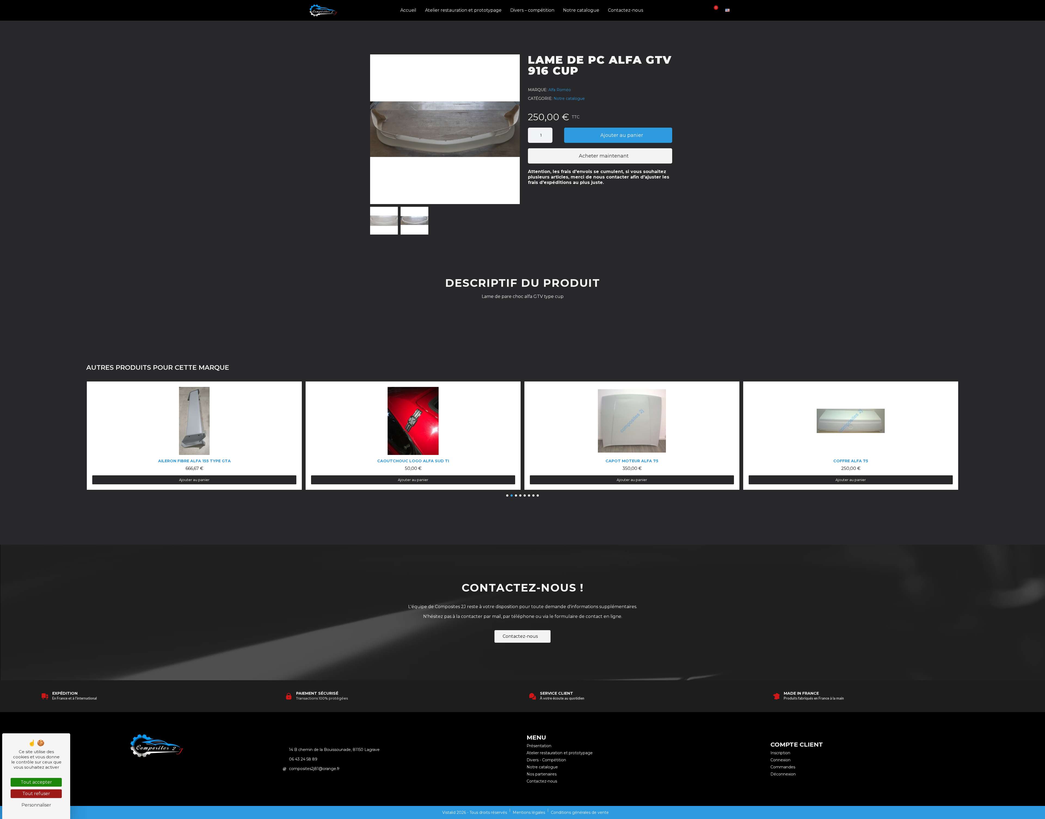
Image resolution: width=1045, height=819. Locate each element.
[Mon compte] (705, 10)
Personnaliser (36, 805)
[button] (696, 10)
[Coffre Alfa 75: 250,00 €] (632, 435)
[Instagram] (149, 771)
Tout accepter (36, 782)
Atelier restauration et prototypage (463, 10)
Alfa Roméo (559, 89)
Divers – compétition (532, 10)
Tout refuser (36, 793)
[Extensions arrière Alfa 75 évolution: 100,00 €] (850, 435)
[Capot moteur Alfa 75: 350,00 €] (413, 435)
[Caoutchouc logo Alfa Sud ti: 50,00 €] (194, 435)
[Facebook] (164, 771)
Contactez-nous (625, 10)
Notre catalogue (581, 10)
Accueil (408, 10)
